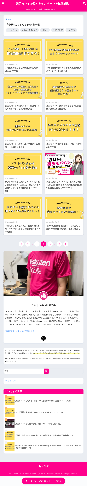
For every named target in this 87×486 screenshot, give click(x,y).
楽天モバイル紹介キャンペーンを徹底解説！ (44, 3)
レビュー (44, 30)
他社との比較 (58, 30)
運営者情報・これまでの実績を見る (19, 331)
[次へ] (65, 244)
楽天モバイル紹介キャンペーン (50, 9)
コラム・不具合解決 (29, 30)
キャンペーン (12, 30)
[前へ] (21, 244)
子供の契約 (71, 30)
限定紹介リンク (31, 9)
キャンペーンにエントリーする (43, 480)
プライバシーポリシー (12, 381)
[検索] (46, 371)
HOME (45, 466)
